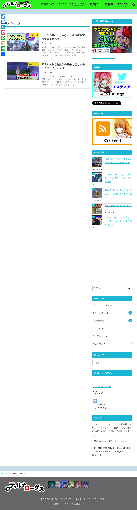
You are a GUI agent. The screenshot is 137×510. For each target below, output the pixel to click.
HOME (6, 474)
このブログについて (49, 498)
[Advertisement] (112, 259)
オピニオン (99, 343)
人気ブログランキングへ (103, 57)
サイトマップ (65, 498)
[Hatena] (3, 27)
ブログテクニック (102, 305)
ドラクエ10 (101, 312)
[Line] (3, 38)
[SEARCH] (133, 4)
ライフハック (100, 335)
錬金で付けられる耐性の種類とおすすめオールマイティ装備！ (118, 193)
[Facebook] (3, 22)
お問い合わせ (80, 498)
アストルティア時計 (102, 386)
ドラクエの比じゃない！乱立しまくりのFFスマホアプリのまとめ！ (118, 178)
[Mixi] (3, 43)
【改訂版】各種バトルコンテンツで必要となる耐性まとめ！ (118, 162)
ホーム (35, 498)
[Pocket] (3, 32)
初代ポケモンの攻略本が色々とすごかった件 (118, 207)
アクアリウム (100, 328)
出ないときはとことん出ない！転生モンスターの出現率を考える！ (118, 221)
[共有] (3, 54)
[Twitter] (3, 16)
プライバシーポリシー (97, 498)
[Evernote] (3, 48)
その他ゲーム (101, 320)
